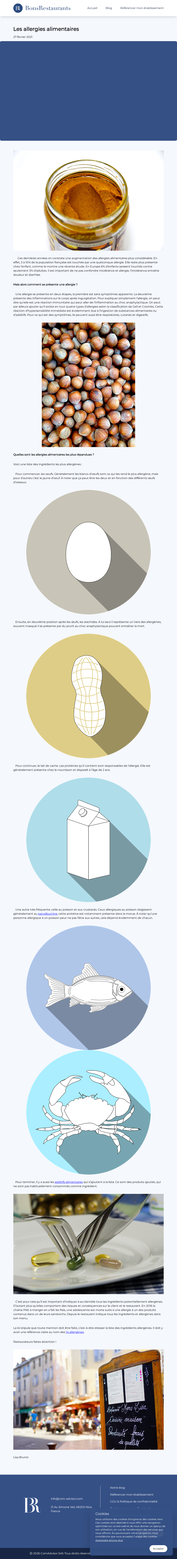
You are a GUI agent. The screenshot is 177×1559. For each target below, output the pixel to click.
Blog (109, 8)
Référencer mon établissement (142, 8)
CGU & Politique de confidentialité (133, 1501)
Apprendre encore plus (109, 1540)
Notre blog (117, 1487)
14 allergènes (75, 1332)
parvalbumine (47, 913)
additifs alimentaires (69, 1182)
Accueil (92, 8)
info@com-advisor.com (67, 1498)
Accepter (158, 1548)
